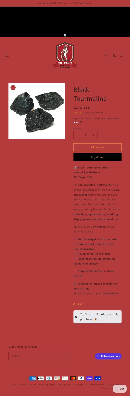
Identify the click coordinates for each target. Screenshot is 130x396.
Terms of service (97, 384)
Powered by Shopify (47, 384)
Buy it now (97, 157)
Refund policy (65, 384)
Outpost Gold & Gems (28, 384)
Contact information (112, 388)
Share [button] (80, 303)
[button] (7, 55)
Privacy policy (80, 384)
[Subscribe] (65, 356)
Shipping (77, 112)
